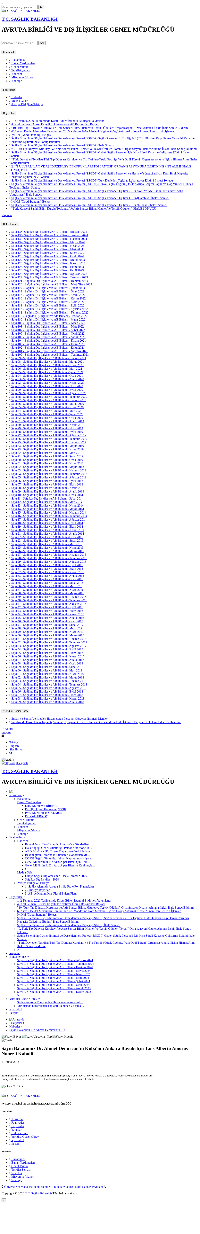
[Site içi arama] (10, 753)
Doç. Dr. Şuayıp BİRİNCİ (41, 805)
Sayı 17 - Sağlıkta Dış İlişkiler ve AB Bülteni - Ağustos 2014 (48, 519)
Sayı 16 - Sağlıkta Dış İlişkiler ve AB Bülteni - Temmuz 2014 (49, 516)
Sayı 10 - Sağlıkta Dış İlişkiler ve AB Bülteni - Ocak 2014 (47, 495)
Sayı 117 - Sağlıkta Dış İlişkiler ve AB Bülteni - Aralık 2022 (48, 295)
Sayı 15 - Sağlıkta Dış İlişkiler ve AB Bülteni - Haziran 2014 (48, 512)
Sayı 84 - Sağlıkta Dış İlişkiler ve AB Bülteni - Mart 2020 (46, 410)
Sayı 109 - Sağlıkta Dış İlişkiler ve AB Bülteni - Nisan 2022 (48, 323)
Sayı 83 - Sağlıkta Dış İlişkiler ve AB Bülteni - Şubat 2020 (47, 414)
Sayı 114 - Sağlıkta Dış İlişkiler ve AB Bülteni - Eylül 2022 (47, 305)
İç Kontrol (8, 728)
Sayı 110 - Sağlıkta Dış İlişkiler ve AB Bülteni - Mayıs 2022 (48, 319)
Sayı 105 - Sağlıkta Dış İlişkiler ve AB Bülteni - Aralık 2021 (48, 337)
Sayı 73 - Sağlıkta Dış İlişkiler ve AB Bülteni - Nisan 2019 (47, 449)
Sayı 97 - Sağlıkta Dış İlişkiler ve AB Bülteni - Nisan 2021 (47, 365)
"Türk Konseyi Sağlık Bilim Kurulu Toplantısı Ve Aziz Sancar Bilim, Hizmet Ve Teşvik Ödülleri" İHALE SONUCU (83, 208)
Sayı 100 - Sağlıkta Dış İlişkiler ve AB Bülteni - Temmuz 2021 (50, 354)
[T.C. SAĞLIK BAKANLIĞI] (21, 10)
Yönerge (16, 80)
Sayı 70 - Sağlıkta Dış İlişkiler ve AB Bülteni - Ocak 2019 (47, 460)
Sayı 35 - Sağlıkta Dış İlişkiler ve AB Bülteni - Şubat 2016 (47, 582)
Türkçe (13, 742)
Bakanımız (18, 59)
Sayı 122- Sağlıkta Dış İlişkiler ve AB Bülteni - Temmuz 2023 (49, 277)
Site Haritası (16, 749)
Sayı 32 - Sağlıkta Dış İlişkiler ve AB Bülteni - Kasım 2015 (47, 572)
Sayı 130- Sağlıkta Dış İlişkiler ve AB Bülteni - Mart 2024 (47, 249)
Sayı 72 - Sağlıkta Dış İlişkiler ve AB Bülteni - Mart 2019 (46, 452)
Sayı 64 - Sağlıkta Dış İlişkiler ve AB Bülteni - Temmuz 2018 (49, 684)
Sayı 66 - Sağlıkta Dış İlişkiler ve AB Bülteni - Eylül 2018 (47, 691)
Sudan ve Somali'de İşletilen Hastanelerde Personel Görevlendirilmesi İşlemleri (59, 718)
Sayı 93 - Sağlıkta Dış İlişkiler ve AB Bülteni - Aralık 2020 (47, 379)
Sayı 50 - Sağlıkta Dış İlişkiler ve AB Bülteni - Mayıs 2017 (47, 635)
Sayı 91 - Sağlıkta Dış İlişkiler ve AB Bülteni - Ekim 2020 (47, 386)
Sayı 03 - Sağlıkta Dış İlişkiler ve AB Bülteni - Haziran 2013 (48, 470)
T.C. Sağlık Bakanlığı (39, 1193)
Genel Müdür (19, 66)
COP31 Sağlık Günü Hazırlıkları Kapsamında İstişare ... (59, 858)
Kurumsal (8, 52)
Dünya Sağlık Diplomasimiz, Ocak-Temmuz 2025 (56, 876)
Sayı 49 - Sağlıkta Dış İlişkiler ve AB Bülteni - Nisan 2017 (47, 631)
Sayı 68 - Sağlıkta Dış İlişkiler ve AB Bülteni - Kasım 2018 (47, 698)
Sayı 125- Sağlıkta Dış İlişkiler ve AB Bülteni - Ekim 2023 (47, 266)
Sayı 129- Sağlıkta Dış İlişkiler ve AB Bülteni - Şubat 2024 (47, 252)
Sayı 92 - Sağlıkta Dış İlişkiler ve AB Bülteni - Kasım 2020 (47, 382)
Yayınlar (7, 215)
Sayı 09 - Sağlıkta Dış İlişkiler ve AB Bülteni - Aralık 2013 (47, 491)
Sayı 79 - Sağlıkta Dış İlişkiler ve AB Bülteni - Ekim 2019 (47, 428)
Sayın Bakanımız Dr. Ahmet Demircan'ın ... (36, 1030)
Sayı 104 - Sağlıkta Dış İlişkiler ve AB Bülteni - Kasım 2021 (48, 340)
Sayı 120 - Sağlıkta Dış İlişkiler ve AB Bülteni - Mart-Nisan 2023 (51, 284)
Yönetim (16, 73)
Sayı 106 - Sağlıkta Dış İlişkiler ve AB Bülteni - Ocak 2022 (48, 333)
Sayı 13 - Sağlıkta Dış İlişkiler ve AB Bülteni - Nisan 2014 (47, 505)
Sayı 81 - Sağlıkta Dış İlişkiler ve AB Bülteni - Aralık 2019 (47, 421)
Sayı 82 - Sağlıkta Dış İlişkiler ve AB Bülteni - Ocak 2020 (47, 417)
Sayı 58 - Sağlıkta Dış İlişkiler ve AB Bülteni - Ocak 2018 (47, 663)
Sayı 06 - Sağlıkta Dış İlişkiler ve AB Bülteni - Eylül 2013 (47, 481)
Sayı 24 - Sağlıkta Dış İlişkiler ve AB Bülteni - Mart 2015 (46, 544)
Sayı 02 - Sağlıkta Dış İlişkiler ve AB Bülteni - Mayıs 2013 (47, 467)
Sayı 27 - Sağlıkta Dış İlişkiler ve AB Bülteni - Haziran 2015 (48, 554)
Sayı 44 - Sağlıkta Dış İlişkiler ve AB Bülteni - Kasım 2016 (47, 614)
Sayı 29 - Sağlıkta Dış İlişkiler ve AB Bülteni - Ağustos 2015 (48, 561)
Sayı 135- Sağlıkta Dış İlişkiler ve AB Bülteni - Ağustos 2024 (49, 231)
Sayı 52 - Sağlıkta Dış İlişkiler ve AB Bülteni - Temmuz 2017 (49, 642)
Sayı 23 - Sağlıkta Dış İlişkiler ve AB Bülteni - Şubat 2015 (47, 540)
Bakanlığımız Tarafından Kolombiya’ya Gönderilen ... (58, 844)
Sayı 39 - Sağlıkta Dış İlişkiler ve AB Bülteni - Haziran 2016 (48, 596)
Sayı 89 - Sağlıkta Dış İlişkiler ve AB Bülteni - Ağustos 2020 (48, 393)
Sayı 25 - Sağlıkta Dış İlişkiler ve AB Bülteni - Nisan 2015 (47, 547)
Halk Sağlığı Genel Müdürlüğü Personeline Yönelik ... (58, 848)
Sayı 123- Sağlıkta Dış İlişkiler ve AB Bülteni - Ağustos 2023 (49, 274)
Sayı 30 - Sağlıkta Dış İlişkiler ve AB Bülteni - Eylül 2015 (47, 565)
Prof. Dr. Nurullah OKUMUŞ (43, 812)
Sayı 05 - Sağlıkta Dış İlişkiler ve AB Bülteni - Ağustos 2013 (48, 477)
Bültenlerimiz (10, 224)
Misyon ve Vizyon (22, 77)
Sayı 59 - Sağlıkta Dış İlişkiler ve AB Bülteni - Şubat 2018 (47, 667)
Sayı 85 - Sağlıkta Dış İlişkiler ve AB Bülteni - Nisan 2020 (47, 407)
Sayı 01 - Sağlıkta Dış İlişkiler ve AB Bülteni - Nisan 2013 (47, 463)
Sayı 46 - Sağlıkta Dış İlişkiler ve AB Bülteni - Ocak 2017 (47, 621)
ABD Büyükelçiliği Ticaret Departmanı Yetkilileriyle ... (59, 851)
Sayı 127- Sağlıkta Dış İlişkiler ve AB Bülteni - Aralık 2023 (48, 259)
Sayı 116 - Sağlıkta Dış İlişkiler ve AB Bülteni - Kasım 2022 (48, 298)
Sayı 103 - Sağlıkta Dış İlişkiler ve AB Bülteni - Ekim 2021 (48, 344)
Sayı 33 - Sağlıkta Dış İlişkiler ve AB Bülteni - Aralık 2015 (47, 575)
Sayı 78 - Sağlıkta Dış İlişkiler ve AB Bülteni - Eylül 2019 (47, 431)
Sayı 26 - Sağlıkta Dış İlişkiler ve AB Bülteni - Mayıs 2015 (47, 551)
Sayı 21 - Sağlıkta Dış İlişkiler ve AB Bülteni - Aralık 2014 (47, 533)
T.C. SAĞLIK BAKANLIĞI (30, 19)
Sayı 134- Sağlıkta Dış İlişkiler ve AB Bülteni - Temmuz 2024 (49, 235)
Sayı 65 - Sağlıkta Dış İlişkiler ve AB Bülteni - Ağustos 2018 (48, 688)
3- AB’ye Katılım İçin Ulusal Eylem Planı (51, 893)
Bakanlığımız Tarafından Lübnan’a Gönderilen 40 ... (57, 855)
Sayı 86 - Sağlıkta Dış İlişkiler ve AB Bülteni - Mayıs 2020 (47, 403)
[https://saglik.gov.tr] (15, 763)
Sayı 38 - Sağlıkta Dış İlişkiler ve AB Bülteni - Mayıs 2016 (47, 593)
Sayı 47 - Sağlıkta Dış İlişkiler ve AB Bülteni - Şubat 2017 (47, 624)
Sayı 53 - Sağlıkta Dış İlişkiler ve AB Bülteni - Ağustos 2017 (48, 646)
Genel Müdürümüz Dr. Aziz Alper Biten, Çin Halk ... (58, 862)
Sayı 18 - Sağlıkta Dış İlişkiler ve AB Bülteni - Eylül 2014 (47, 523)
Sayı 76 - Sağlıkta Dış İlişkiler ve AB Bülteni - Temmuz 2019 (49, 438)
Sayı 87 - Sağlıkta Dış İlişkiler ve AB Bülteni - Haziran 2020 (48, 400)
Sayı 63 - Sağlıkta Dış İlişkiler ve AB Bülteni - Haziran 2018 (48, 681)
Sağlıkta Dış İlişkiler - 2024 (42, 879)
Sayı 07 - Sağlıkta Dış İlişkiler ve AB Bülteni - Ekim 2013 (47, 484)
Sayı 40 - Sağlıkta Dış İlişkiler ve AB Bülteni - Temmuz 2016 (49, 600)
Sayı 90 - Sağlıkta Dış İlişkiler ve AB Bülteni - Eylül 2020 (47, 389)
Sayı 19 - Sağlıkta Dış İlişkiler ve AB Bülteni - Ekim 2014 (47, 526)
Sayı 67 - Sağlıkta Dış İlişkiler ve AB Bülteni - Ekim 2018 (47, 695)
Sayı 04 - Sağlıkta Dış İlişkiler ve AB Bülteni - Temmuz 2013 (49, 474)
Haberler (16, 97)
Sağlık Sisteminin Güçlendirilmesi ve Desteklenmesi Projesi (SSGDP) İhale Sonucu (62, 145)
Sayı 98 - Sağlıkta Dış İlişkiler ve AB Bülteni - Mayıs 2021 (47, 361)
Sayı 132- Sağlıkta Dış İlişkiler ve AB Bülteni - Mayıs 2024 (48, 242)
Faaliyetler (9, 89)
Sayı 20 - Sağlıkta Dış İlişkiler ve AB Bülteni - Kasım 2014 (47, 530)
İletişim (6, 732)
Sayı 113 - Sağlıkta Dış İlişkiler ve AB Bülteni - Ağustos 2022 (49, 309)
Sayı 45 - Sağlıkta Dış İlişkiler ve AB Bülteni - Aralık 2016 (47, 617)
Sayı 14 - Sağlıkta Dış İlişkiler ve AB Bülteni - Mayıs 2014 (47, 509)
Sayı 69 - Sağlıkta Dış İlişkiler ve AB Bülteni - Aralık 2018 (47, 702)
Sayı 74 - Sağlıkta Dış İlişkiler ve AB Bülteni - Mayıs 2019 (47, 445)
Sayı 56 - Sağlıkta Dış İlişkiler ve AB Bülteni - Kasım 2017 (47, 656)
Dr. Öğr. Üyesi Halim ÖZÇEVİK (45, 809)
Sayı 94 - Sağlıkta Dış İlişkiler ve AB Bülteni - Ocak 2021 (47, 375)
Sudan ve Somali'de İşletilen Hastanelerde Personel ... (50, 1002)
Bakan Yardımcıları (23, 63)
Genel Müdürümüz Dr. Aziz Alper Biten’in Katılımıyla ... (60, 865)
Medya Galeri (19, 100)
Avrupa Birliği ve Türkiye (27, 104)
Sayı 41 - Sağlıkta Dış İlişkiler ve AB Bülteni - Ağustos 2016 (48, 603)
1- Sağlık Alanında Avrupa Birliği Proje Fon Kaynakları (59, 886)
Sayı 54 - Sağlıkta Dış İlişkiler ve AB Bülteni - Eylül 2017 (47, 649)
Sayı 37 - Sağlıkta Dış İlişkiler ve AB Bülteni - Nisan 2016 (47, 589)
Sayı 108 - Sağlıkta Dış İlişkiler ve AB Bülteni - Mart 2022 (47, 326)
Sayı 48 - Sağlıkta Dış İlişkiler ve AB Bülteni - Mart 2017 (46, 628)
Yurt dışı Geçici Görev (15, 711)
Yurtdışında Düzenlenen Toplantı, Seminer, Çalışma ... (50, 1005)
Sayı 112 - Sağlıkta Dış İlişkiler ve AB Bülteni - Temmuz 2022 (49, 312)
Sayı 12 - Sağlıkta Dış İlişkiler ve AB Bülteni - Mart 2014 (46, 502)
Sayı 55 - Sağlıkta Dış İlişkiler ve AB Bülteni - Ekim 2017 (47, 653)
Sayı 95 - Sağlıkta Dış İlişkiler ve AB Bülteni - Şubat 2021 (47, 372)
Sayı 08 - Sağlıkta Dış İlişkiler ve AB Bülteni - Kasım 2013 (47, 488)
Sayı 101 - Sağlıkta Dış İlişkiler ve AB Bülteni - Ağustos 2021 (49, 351)
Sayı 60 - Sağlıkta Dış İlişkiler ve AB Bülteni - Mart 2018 (46, 670)
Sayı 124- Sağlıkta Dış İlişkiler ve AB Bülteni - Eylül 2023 (47, 270)
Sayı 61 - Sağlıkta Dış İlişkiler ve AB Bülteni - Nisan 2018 (47, 674)
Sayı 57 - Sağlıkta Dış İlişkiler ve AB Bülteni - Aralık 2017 (47, 660)
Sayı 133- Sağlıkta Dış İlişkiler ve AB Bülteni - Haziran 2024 (49, 238)
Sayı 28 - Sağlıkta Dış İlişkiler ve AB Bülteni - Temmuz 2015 (49, 558)
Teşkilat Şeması (20, 70)
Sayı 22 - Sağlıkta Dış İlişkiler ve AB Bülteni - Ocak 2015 (47, 537)
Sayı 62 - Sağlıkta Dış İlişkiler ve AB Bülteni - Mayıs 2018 (47, 677)
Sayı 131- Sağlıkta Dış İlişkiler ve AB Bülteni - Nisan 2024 (47, 245)
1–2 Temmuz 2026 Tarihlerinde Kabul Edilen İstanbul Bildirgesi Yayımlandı (58, 120)
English (14, 746)
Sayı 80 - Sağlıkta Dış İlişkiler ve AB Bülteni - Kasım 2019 (47, 424)
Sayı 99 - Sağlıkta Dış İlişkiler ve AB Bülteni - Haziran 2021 (48, 358)
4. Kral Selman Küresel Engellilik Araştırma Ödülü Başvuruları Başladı (55, 124)
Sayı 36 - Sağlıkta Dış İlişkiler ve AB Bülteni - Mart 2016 (46, 586)
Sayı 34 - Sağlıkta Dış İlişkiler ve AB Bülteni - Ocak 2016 (47, 579)
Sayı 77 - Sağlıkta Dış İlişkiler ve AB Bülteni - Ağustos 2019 (48, 435)
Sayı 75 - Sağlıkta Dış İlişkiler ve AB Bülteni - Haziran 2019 (48, 442)
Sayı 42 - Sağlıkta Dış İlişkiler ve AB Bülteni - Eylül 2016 (47, 607)
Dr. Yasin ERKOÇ (36, 816)
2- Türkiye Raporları (37, 890)
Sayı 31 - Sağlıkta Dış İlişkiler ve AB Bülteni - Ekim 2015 (47, 568)
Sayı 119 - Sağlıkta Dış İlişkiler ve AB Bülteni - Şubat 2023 (48, 288)
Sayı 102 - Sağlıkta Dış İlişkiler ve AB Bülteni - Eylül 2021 (48, 347)
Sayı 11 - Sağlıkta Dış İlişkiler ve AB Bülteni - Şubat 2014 (47, 498)
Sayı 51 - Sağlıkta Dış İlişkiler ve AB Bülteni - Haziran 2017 (48, 638)
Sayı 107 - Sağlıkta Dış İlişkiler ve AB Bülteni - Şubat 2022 (48, 330)
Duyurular (8, 113)
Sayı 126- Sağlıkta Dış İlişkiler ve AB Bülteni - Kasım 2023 (48, 263)
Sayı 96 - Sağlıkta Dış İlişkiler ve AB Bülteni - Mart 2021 (46, 368)
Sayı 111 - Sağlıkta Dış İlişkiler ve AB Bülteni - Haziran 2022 (49, 316)
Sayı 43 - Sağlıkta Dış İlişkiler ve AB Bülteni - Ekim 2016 (47, 610)
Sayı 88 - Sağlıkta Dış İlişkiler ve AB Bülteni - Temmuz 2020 (49, 396)
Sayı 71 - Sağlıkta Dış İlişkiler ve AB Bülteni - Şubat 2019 (47, 456)
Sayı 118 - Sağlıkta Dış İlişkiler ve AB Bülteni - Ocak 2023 (47, 291)
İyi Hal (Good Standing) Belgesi (31, 134)
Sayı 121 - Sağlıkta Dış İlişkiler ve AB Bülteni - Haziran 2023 (49, 281)
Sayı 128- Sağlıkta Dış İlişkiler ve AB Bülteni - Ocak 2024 (47, 256)
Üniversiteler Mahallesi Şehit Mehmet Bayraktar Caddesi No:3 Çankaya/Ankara (54, 1186)
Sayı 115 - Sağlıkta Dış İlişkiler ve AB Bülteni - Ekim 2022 (47, 302)
